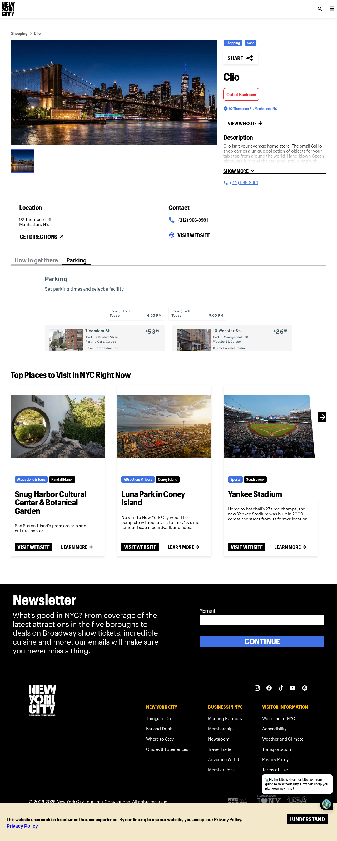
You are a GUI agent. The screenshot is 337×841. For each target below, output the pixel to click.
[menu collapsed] (331, 9)
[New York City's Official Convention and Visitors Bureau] (239, 801)
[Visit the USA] (297, 802)
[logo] (7, 7)
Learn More (74, 547)
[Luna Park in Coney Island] (164, 426)
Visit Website (193, 235)
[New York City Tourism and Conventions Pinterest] (304, 688)
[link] (167, 719)
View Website (242, 123)
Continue (262, 641)
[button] (114, 92)
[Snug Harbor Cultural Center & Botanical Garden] (58, 426)
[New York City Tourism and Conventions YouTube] (293, 688)
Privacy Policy (22, 826)
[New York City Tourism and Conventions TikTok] (281, 688)
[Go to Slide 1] (24, 160)
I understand (307, 819)
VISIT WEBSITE (33, 547)
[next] (323, 417)
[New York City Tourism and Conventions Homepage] (42, 701)
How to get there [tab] (36, 260)
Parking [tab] (76, 260)
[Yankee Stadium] (271, 426)
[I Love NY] (269, 802)
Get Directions (38, 237)
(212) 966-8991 (193, 220)
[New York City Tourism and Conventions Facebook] (269, 688)
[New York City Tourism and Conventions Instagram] (257, 688)
